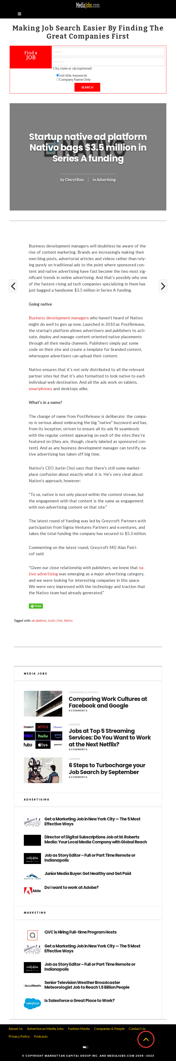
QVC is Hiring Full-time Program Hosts (80, 932)
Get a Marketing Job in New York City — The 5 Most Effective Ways (92, 822)
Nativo (68, 620)
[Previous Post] (13, 286)
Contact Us (137, 1028)
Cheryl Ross (74, 179)
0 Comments (78, 710)
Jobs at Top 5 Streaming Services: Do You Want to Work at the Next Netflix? (110, 738)
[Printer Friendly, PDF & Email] (36, 606)
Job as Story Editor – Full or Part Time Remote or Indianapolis (89, 858)
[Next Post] (163, 286)
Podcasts (41, 1036)
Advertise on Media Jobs (45, 1028)
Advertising (106, 179)
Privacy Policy (19, 1036)
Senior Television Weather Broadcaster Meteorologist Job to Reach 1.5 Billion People (86, 985)
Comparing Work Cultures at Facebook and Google (108, 702)
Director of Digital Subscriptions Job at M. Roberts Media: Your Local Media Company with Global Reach (95, 840)
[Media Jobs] (88, 5)
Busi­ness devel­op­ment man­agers (59, 317)
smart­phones (40, 388)
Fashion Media (79, 1028)
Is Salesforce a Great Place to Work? (79, 1000)
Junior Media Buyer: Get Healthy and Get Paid (87, 873)
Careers (74, 724)
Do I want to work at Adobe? (71, 887)
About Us (16, 1028)
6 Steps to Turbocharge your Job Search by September (107, 768)
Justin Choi (55, 620)
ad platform (39, 620)
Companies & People (83, 692)
